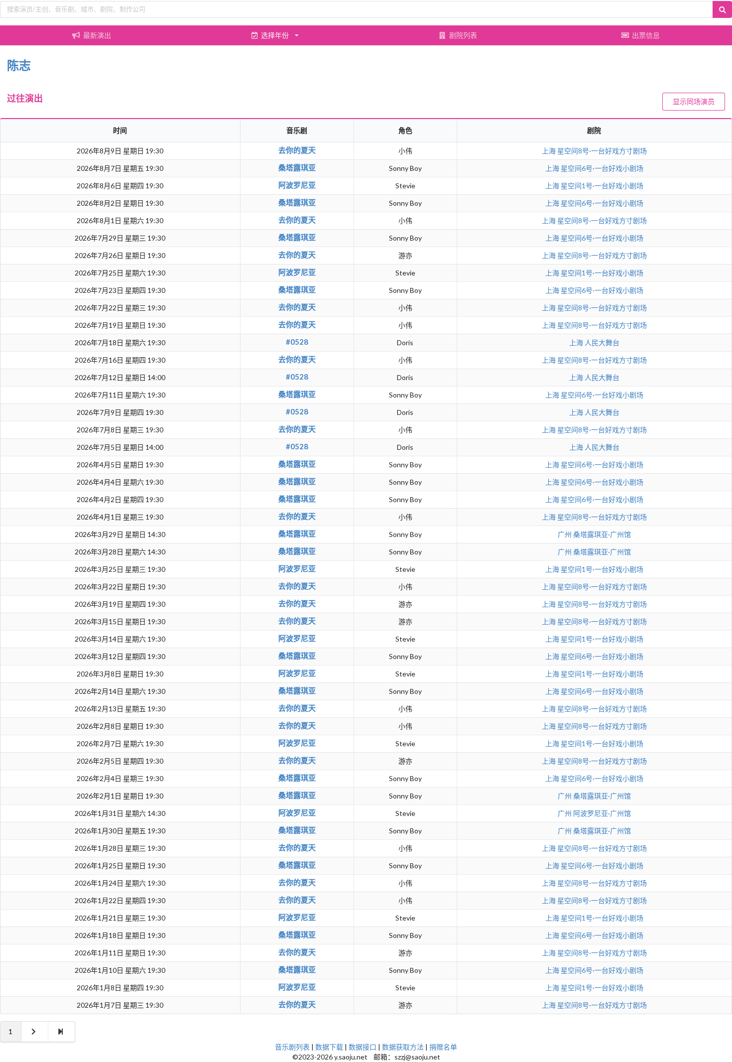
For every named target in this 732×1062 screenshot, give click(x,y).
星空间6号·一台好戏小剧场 (602, 168)
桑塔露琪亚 (297, 167)
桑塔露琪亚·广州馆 (602, 534)
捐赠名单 (443, 1047)
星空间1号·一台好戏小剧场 (602, 185)
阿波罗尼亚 (297, 184)
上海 (549, 150)
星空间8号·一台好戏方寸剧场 (602, 150)
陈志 (19, 65)
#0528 (297, 341)
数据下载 (329, 1047)
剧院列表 (463, 35)
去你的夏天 (297, 149)
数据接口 (362, 1047)
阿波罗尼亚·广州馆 (602, 813)
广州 (565, 534)
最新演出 (97, 35)
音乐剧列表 (292, 1047)
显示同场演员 (694, 101)
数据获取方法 (403, 1047)
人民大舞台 (602, 342)
